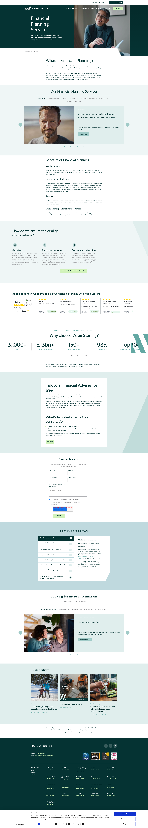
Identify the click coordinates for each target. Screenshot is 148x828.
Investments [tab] (42, 98)
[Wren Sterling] (36, 8)
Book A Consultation (116, 2)
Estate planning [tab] (102, 609)
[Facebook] (106, 746)
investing (80, 558)
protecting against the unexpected (91, 556)
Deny (124, 824)
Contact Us (118, 8)
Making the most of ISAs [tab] (48, 609)
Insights (108, 8)
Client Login (104, 2)
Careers (33, 772)
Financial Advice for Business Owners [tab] (99, 98)
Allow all (124, 813)
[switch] (55, 824)
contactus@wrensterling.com (44, 756)
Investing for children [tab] (64, 609)
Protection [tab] (64, 98)
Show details (90, 824)
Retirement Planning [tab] (53, 98)
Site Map (33, 774)
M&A (92, 8)
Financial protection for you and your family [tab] (84, 609)
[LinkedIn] (110, 746)
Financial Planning (71, 8)
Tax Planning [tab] (83, 98)
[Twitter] (115, 746)
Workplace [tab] (70, 101)
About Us (99, 8)
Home (26, 51)
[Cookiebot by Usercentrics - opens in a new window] (20, 825)
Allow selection (125, 819)
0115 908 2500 (40, 753)
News (32, 770)
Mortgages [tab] (78, 101)
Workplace (84, 8)
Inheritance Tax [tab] (73, 98)
